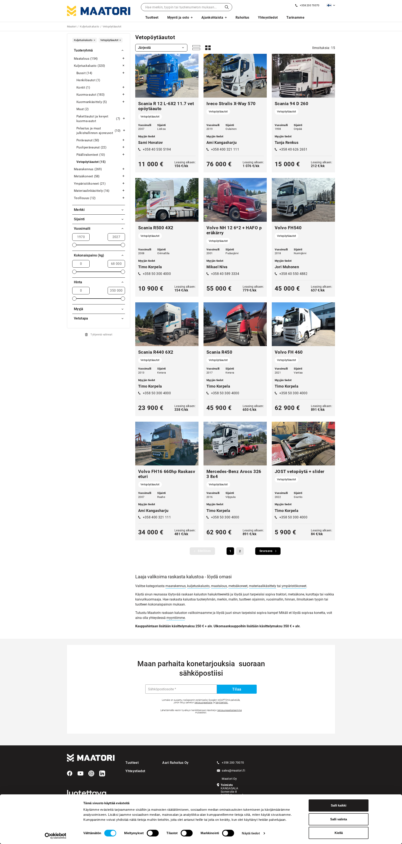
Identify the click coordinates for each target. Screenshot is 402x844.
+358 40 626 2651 (293, 149)
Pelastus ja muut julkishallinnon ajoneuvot (98, 130)
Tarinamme (295, 17)
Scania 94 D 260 (291, 103)
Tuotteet (151, 17)
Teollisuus (84, 198)
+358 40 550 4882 (293, 274)
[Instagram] (91, 773)
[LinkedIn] (102, 773)
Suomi (331, 5)
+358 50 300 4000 (157, 274)
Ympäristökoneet (90, 184)
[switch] (153, 833)
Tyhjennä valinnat (101, 334)
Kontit (83, 87)
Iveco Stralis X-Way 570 (231, 103)
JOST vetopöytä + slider (300, 471)
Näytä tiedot (251, 833)
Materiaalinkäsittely (92, 191)
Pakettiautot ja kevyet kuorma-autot (98, 119)
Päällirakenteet (90, 155)
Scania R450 (219, 352)
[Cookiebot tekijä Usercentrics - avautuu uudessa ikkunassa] (55, 836)
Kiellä (339, 833)
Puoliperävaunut (91, 147)
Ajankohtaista (212, 17)
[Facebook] (69, 773)
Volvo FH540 (288, 227)
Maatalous (86, 59)
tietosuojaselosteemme (229, 710)
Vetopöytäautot (91, 162)
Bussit (84, 73)
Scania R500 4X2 (155, 227)
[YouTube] (80, 773)
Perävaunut (87, 140)
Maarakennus (88, 169)
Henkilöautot (88, 80)
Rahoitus (242, 17)
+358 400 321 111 (225, 149)
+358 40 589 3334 (225, 274)
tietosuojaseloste (203, 702)
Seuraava (265, 551)
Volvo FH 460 (289, 352)
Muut (82, 109)
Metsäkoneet (87, 176)
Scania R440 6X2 (155, 352)
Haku (226, 7)
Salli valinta (338, 819)
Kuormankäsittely (91, 102)
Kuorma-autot (90, 95)
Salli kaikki (338, 805)
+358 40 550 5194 (157, 149)
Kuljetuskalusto (89, 66)
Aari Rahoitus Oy (175, 763)
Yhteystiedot (268, 17)
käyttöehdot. (221, 702)
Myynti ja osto (178, 17)
